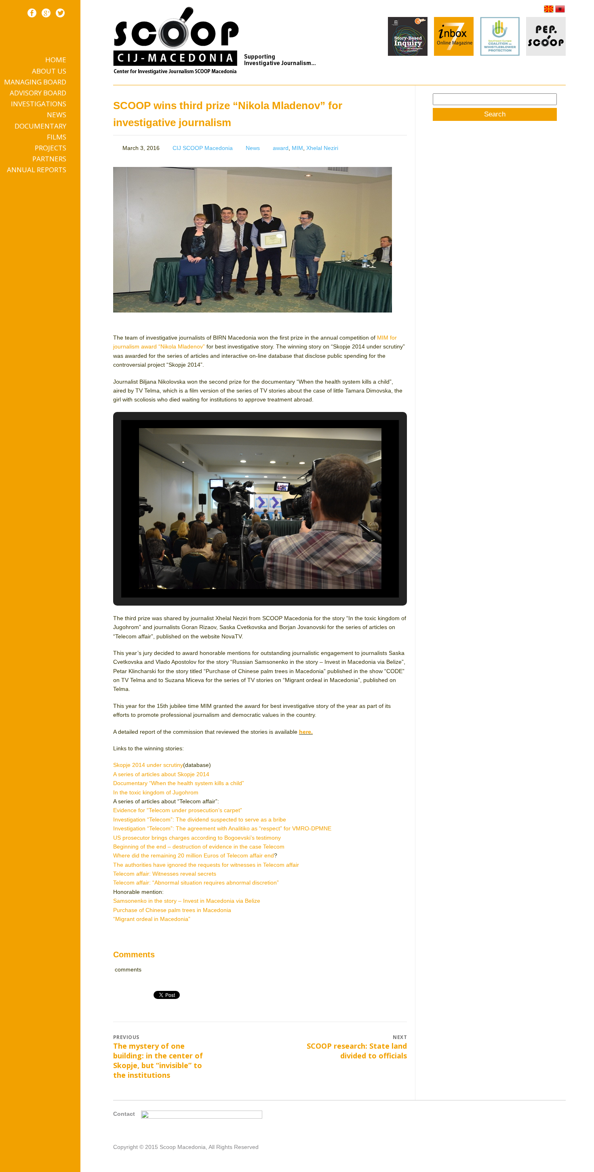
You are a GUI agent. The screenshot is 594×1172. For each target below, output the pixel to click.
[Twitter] (60, 12)
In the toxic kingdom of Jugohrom (155, 792)
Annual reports (36, 169)
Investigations (38, 103)
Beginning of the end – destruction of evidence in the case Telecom (198, 846)
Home (55, 59)
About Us (49, 71)
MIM (297, 148)
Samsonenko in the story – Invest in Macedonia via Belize (186, 900)
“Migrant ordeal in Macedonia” (151, 919)
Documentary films (40, 131)
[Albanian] (560, 9)
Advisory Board (38, 92)
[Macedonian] (549, 9)
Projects (50, 147)
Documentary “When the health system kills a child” (178, 783)
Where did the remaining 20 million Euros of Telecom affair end (193, 855)
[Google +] (46, 12)
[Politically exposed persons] (546, 54)
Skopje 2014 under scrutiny (148, 765)
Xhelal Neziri (322, 148)
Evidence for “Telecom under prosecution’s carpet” (177, 810)
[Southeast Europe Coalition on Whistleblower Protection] (500, 37)
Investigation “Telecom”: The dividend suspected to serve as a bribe (199, 819)
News (56, 114)
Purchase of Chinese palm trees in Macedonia (172, 910)
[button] (241, 575)
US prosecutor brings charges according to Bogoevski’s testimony (197, 837)
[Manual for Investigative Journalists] (408, 37)
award (281, 148)
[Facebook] (31, 12)
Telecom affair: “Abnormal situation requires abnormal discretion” (196, 882)
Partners (49, 158)
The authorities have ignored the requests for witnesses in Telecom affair (206, 865)
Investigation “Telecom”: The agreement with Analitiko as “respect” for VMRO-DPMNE (222, 828)
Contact (124, 1114)
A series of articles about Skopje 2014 (161, 774)
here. (306, 732)
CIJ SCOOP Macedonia (203, 148)
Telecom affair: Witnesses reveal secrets (164, 873)
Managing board (35, 82)
